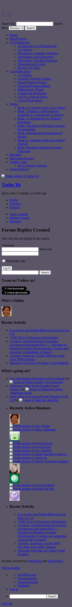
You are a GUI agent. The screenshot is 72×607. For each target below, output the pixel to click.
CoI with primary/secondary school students (37, 378)
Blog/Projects (18, 38)
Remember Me (15, 261)
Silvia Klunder (54, 382)
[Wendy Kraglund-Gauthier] (39, 461)
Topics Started (19, 214)
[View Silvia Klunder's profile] (27, 382)
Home (13, 35)
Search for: (8, 23)
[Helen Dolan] (30, 447)
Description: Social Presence (36, 57)
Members (15, 154)
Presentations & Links (31, 64)
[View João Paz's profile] (32, 400)
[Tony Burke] (30, 426)
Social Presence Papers (32, 82)
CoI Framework (20, 42)
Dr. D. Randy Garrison (32, 165)
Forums (14, 207)
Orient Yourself (19, 169)
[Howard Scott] (31, 443)
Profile (14, 200)
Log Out (7, 603)
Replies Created (20, 217)
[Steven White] (15, 482)
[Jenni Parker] (15, 472)
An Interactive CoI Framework (37, 46)
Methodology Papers (31, 89)
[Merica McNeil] (32, 488)
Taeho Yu (11, 184)
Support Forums (28, 582)
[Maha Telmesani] (33, 429)
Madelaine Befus (21, 393)
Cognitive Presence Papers (34, 78)
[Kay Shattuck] (31, 450)
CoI (7, 13)
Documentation (27, 578)
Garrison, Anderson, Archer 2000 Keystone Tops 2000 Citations (39, 545)
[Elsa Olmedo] (7, 315)
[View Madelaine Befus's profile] (44, 389)
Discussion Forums (22, 158)
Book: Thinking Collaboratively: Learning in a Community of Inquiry (41, 113)
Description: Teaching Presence (37, 60)
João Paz (52, 400)
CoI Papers (25, 75)
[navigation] (36, 586)
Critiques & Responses (32, 93)
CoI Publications (20, 71)
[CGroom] (15, 499)
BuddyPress (55, 561)
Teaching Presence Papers (34, 86)
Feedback (24, 585)
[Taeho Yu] (28, 457)
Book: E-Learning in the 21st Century (41, 107)
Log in (14, 589)
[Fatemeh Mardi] (32, 485)
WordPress (35, 561)
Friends (15, 203)
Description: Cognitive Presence (38, 53)
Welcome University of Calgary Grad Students (39, 363)
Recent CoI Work (29, 67)
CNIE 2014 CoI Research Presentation (34, 337)
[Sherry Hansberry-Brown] (38, 454)
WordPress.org (27, 574)
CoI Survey (25, 49)
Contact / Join (18, 162)
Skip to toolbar (11, 568)
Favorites (15, 221)
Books (14, 104)
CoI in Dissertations (30, 100)
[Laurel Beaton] (15, 440)
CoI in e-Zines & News (32, 96)
